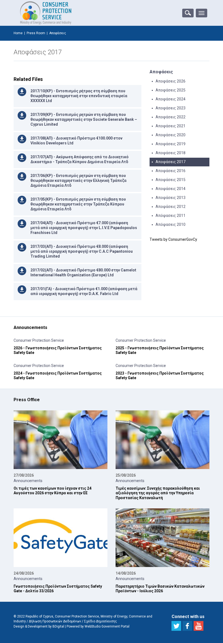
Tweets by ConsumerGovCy (173, 239)
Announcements (28, 481)
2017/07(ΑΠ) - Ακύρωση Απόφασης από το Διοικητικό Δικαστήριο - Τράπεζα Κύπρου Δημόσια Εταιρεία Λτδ (79, 159)
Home (18, 33)
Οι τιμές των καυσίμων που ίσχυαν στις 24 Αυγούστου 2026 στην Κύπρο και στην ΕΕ (52, 490)
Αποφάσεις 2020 (170, 135)
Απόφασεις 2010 (170, 224)
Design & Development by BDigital (39, 626)
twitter (176, 626)
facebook (187, 626)
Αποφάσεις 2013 (170, 197)
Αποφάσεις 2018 (170, 153)
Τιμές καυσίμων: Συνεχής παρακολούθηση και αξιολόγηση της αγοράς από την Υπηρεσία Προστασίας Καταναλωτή (158, 493)
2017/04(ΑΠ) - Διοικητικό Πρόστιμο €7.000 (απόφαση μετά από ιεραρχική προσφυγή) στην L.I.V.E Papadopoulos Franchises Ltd (83, 228)
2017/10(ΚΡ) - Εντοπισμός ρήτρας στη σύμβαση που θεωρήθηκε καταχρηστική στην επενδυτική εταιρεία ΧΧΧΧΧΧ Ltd (78, 96)
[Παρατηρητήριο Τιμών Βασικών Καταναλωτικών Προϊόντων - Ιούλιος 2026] (162, 537)
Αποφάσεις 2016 (170, 171)
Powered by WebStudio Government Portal (98, 626)
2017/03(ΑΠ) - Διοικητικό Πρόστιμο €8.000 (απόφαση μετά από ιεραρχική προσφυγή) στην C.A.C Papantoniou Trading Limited (81, 251)
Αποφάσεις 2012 (170, 206)
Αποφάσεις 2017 (170, 162)
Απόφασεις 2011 (170, 215)
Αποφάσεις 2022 (170, 117)
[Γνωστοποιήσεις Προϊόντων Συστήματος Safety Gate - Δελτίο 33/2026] (60, 537)
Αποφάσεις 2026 (170, 81)
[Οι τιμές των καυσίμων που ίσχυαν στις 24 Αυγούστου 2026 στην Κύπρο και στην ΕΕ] (60, 439)
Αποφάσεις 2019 (170, 144)
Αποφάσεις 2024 (170, 99)
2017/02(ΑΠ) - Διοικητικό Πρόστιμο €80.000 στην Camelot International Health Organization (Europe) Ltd (83, 272)
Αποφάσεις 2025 (170, 90)
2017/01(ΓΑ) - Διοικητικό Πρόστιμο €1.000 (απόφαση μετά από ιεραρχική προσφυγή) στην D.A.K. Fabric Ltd (83, 291)
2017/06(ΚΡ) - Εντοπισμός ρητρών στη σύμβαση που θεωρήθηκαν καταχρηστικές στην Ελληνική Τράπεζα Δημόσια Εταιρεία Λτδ (78, 180)
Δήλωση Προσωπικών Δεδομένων (55, 621)
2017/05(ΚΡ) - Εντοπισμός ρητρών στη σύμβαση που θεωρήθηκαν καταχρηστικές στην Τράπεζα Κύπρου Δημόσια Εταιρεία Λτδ (78, 204)
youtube (198, 626)
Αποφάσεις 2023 (170, 108)
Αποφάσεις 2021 (170, 126)
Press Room (36, 33)
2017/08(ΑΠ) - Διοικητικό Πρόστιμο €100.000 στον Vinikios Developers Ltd (76, 140)
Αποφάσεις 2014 (170, 188)
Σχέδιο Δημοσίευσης (100, 621)
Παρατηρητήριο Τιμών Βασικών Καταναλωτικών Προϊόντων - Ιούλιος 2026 (160, 588)
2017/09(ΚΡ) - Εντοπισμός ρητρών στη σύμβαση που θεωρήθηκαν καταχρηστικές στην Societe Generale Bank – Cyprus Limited (83, 119)
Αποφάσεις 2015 (170, 180)
